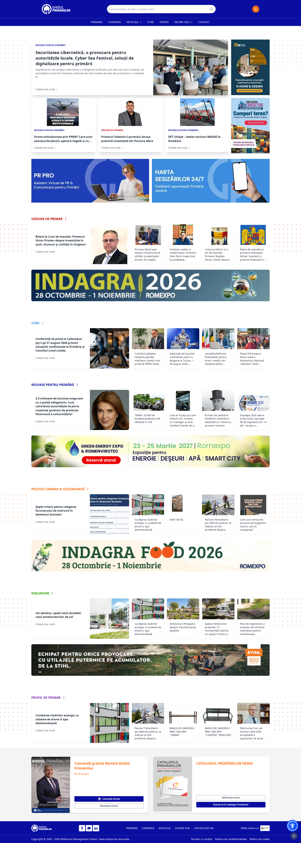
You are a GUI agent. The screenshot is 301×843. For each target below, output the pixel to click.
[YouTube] (89, 828)
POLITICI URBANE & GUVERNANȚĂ (57, 489)
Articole (132, 22)
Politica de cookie (260, 839)
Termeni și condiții (201, 839)
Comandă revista (111, 798)
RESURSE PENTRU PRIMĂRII (52, 385)
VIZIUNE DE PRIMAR (47, 219)
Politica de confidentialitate (231, 839)
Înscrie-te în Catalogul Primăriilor (230, 804)
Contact (204, 22)
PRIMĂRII (132, 828)
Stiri (151, 22)
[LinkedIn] (96, 828)
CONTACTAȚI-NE (204, 828)
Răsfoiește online (109, 805)
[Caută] (211, 9)
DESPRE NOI (182, 828)
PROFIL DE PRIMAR (46, 697)
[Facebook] (82, 828)
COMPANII (148, 828)
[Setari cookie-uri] (294, 836)
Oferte (164, 22)
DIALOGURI (40, 593)
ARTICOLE (165, 828)
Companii (114, 22)
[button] (292, 826)
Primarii (97, 22)
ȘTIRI (35, 323)
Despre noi (181, 22)
